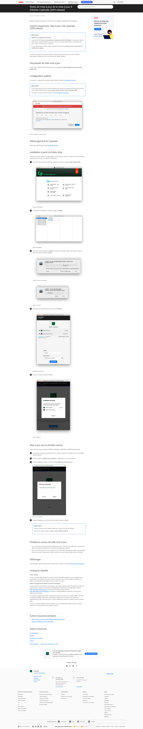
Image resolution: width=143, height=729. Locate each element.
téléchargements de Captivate (77, 563)
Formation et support (73, 2)
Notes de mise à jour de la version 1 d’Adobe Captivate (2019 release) (48, 619)
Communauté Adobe (86, 698)
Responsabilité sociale (108, 704)
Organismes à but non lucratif (66, 696)
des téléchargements (53, 145)
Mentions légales (34, 644)
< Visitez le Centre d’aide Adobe (39, 672)
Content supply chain (43, 696)
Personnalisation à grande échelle (45, 694)
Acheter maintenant (86, 2)
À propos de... (106, 696)
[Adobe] (21, 2)
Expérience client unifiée (43, 698)
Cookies (112, 726)
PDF (18, 702)
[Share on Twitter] (70, 666)
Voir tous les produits (22, 710)
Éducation (63, 694)
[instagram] (35, 726)
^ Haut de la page (109, 673)
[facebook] (33, 726)
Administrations (64, 698)
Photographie (20, 696)
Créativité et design (29, 2)
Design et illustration (22, 698)
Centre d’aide (85, 694)
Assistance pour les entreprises (88, 702)
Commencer (36, 678)
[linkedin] (41, 726)
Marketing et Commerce (59, 2)
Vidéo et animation (21, 700)
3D (18, 704)
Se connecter (120, 2)
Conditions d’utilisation (105, 726)
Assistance (32, 635)
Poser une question (59, 686)
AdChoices (123, 726)
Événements (106, 700)
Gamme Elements (21, 706)
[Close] (93, 726)
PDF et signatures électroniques (43, 2)
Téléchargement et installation (88, 696)
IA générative (20, 694)
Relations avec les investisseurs (110, 706)
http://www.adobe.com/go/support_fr (39, 589)
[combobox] (95, 7)
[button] (114, 2)
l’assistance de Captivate (63, 92)
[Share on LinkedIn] (73, 666)
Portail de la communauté (36, 638)
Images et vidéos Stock (22, 708)
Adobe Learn (85, 700)
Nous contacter (79, 686)
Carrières (106, 698)
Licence (32, 640)
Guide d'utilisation (37, 679)
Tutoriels (35, 681)
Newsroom (106, 702)
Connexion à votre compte (109, 694)
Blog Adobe (106, 716)
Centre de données (107, 710)
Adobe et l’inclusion (107, 714)
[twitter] (38, 726)
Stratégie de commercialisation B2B (46, 702)
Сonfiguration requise (70, 80)
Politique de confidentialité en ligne (49, 644)
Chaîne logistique (107, 708)
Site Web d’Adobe (34, 633)
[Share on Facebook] (67, 666)
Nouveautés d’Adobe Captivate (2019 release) (42, 621)
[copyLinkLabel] (76, 666)
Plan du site (117, 726)
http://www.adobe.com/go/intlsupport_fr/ (40, 591)
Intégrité (106, 712)
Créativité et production (43, 700)
